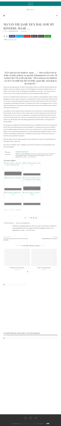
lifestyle (11, 209)
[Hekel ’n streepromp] (44, 257)
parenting (18, 209)
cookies (45, 423)
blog (5, 209)
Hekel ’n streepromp (44, 267)
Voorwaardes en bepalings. (31, 423)
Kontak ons (30, 2)
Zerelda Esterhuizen (13, 31)
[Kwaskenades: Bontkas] (17, 257)
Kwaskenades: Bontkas (17, 267)
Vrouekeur (21, 423)
